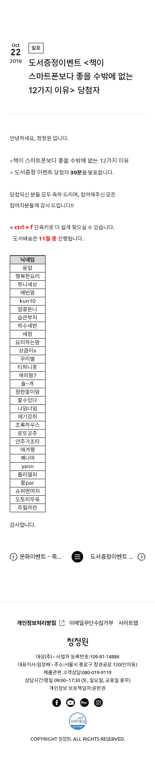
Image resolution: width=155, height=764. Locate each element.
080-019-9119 (96, 672)
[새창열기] (56, 702)
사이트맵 (128, 623)
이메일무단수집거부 (91, 623)
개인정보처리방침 (36, 623)
